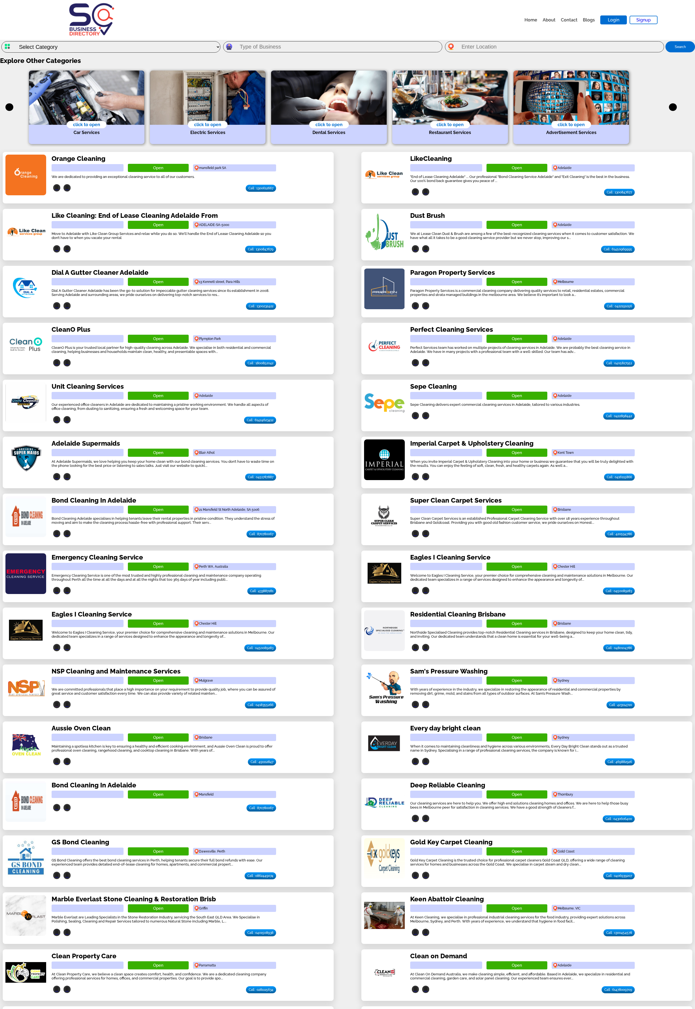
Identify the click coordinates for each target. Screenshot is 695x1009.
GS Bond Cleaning (80, 842)
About (549, 20)
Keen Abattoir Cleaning (447, 899)
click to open (86, 124)
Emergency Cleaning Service (97, 557)
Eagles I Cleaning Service (450, 557)
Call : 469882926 (620, 762)
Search (680, 47)
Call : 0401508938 (260, 933)
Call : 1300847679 (260, 249)
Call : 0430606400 (618, 819)
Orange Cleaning (78, 158)
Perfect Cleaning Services (451, 329)
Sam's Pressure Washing (449, 671)
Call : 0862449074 (260, 876)
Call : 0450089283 (619, 591)
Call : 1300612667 (260, 188)
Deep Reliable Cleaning (447, 785)
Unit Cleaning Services (88, 386)
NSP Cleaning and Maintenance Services (116, 671)
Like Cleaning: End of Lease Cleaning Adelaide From (135, 215)
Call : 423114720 (620, 705)
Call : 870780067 (261, 534)
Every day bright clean (445, 728)
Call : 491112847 (262, 762)
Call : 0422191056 (619, 306)
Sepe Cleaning (433, 386)
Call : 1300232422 (261, 306)
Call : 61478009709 (618, 990)
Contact (569, 20)
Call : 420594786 (620, 534)
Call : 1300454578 (619, 933)
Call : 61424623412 (260, 420)
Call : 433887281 (261, 591)
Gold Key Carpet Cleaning (451, 842)
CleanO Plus (71, 329)
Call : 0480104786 (619, 648)
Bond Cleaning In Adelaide (94, 500)
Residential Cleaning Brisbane (458, 614)
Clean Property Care (84, 956)
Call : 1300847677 (619, 192)
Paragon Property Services (452, 272)
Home (531, 20)
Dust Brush (427, 215)
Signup (643, 20)
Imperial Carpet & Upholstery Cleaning (471, 443)
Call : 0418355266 (260, 705)
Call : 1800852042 (260, 363)
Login (613, 20)
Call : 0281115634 (261, 990)
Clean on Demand (438, 956)
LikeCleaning (431, 158)
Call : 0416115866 (619, 477)
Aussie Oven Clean (81, 728)
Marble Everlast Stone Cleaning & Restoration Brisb (134, 899)
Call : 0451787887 (260, 477)
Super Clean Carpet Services (456, 500)
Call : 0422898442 (619, 416)
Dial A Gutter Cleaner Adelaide (100, 272)
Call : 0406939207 (619, 876)
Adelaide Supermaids (86, 443)
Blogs (589, 20)
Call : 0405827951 (619, 363)
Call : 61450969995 (618, 249)
